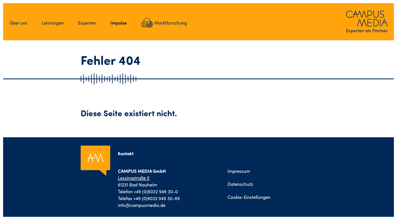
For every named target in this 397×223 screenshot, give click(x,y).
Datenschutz (240, 184)
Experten (87, 23)
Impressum (238, 171)
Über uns (18, 23)
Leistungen (53, 23)
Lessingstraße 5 (133, 178)
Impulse (118, 23)
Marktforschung (170, 23)
